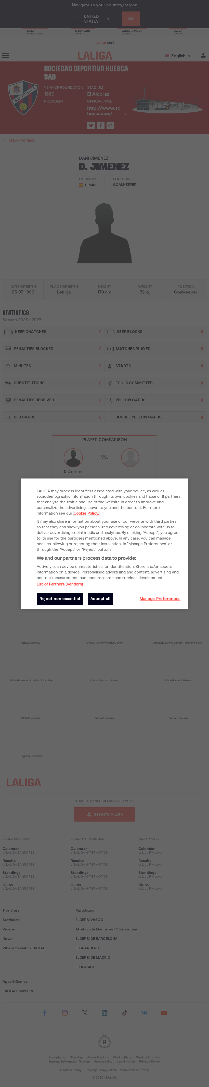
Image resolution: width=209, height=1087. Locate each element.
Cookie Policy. (86, 513)
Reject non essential (60, 599)
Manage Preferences (160, 599)
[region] (104, 543)
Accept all (100, 599)
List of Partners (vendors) (60, 584)
